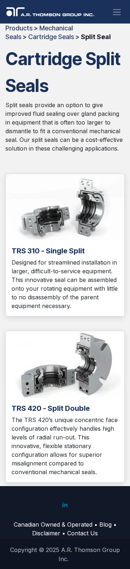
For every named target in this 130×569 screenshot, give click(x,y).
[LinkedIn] (65, 504)
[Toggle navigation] (117, 12)
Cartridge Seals (51, 37)
